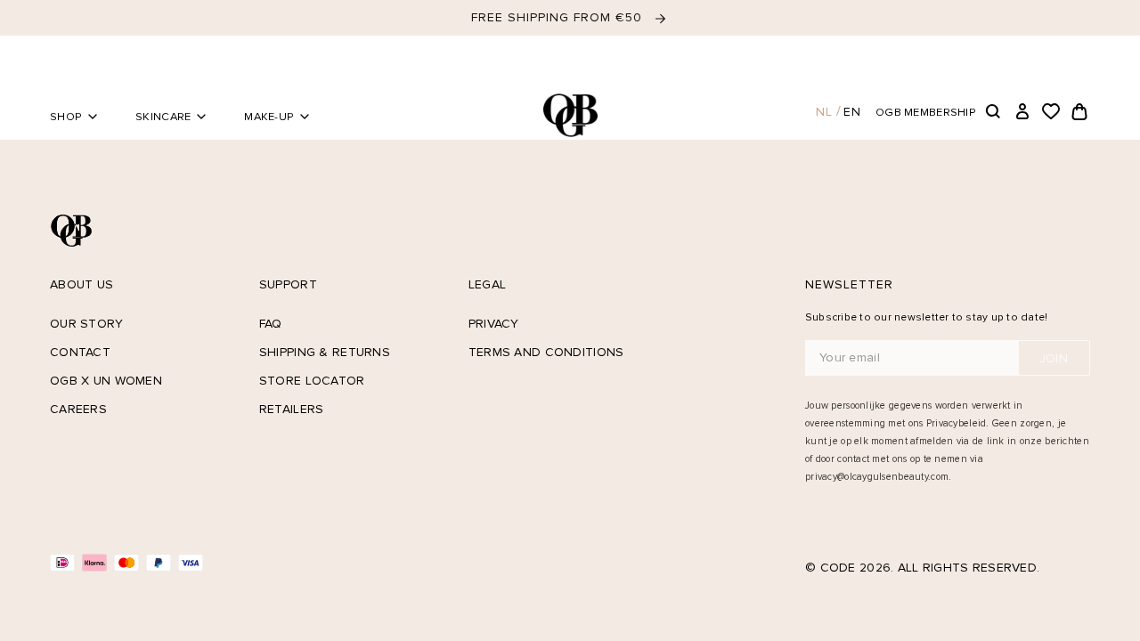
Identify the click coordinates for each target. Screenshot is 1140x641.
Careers (78, 409)
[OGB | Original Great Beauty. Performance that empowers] (570, 115)
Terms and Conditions (546, 352)
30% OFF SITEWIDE (559, 17)
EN (852, 111)
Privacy (493, 323)
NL (824, 111)
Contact (80, 352)
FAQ (270, 323)
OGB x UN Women (106, 380)
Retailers (291, 409)
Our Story (87, 323)
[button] (994, 112)
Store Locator (312, 380)
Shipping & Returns (324, 352)
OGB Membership (925, 112)
